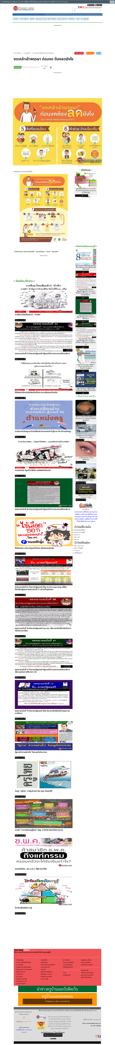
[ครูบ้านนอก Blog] (32, 19)
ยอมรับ (112, 1)
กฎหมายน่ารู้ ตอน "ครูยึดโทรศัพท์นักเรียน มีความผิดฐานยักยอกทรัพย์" (86, 389)
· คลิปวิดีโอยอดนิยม (67, 967)
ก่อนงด (48, 252)
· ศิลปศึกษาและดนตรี (46, 977)
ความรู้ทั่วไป (26, 53)
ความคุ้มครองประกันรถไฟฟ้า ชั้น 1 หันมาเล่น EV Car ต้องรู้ (85, 436)
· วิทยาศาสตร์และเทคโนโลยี (47, 965)
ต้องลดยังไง (55, 252)
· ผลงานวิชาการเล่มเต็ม (86, 975)
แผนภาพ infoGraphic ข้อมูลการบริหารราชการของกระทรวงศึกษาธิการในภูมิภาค (86, 366)
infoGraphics (79, 53)
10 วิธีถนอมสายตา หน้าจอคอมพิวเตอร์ (86, 458)
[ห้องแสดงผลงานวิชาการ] (62, 19)
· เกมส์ (64, 973)
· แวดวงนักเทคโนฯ (20, 984)
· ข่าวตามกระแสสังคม (68, 962)
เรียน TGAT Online (79, 546)
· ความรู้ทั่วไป (43, 960)
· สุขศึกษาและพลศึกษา (46, 972)
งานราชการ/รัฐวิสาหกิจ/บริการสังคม (43, 53)
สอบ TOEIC (77, 537)
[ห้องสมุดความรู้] (41, 19)
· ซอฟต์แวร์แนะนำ (20, 972)
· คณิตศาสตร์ (43, 962)
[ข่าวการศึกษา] (24, 19)
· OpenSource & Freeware (23, 969)
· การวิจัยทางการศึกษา (86, 965)
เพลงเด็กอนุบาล (78, 553)
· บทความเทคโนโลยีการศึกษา (23, 962)
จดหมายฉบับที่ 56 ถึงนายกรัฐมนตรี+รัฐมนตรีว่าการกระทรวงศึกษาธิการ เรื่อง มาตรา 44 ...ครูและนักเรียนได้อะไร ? (86, 292)
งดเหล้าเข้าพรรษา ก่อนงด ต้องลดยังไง (24, 252)
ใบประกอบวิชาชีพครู (79, 530)
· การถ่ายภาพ (19, 974)
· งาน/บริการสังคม (67, 965)
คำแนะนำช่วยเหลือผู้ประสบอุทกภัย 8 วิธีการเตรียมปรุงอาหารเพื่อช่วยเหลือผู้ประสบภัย (85, 267)
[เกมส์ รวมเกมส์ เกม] (77, 19)
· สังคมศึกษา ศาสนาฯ (46, 974)
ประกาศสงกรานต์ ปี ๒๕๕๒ (85, 480)
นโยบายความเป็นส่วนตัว (62, 1)
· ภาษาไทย (43, 969)
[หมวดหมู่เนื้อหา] (52, 19)
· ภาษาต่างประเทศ (45, 967)
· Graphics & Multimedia (23, 967)
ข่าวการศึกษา (18, 53)
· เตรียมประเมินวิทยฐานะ (87, 973)
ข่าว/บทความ (90, 53)
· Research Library (21, 979)
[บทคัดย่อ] (71, 19)
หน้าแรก (98, 53)
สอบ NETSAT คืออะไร (79, 532)
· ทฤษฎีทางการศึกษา (86, 960)
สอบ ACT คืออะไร (78, 548)
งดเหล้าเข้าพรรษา (40, 252)
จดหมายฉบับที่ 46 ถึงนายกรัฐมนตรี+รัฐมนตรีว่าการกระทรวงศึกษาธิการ (86, 317)
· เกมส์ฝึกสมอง (66, 975)
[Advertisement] (57, 37)
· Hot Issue (19, 977)
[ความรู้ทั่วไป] (84, 19)
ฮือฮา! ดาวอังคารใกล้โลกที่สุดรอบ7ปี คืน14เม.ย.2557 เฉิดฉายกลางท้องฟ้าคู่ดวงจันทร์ (86, 418)
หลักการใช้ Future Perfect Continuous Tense (85, 496)
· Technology (19, 960)
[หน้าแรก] (16, 19)
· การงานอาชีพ (44, 979)
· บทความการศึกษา (85, 962)
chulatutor (77, 550)
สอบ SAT (76, 539)
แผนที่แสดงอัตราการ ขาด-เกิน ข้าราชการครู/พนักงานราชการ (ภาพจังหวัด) (86, 191)
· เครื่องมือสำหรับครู (85, 977)
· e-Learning (19, 965)
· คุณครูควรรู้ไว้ (84, 970)
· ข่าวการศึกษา (66, 960)
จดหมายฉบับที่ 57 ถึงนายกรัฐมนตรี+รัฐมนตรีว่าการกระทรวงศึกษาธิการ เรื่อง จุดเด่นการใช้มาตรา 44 (86, 341)
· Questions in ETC (21, 981)
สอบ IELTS (77, 535)
